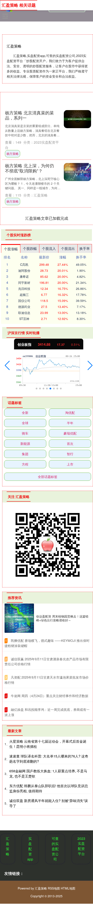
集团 (25, 454)
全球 (25, 423)
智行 (70, 454)
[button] (7, 365)
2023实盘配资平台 (81, 846)
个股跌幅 (30, 248)
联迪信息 (24, 312)
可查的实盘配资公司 (55, 849)
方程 (25, 464)
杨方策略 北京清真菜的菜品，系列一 (29, 115)
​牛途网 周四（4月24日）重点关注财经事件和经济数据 (49, 695)
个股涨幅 (11, 248)
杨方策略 (12, 153)
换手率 (84, 248)
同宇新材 (24, 282)
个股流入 (49, 248)
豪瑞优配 (70, 433)
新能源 (25, 443)
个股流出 (68, 248)
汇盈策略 (7, 846)
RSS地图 (54, 888)
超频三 (24, 294)
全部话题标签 (47, 476)
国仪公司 (24, 300)
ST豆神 (24, 318)
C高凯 (24, 264)
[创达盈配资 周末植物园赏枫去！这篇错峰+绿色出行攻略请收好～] (19, 618)
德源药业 (24, 306)
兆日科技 (24, 288)
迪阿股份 (24, 270)
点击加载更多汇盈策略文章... (47, 218)
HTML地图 (68, 888)
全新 (25, 412)
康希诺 (24, 276)
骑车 (25, 433)
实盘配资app (30, 849)
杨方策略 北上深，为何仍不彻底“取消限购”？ (29, 168)
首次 (70, 443)
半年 (70, 423)
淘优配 (70, 412)
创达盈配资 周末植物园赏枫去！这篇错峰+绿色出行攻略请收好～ (62, 618)
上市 (70, 464)
